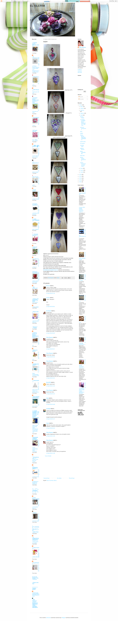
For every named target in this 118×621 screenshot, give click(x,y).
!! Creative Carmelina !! (35, 204)
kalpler (81, 133)
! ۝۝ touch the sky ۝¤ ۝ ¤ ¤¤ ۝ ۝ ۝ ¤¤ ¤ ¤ (35, 594)
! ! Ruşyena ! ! (35, 76)
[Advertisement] (59, 467)
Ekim (81, 168)
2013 (80, 178)
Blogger (63, 617)
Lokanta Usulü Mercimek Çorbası (35, 460)
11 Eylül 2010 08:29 (50, 333)
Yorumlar (81, 99)
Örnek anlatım (35, 302)
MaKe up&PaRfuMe (83, 152)
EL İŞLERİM (37, 5)
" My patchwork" (35, 288)
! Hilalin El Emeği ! (34, 248)
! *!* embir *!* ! (35, 258)
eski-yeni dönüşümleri (83, 128)
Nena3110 (48, 382)
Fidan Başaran (49, 337)
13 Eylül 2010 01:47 (50, 418)
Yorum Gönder (48, 455)
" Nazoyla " (35, 326)
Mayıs (81, 106)
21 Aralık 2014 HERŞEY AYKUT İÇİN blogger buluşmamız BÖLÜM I (82, 388)
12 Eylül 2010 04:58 (50, 404)
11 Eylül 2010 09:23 (50, 378)
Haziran (82, 108)
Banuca (48, 285)
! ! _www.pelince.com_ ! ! (35, 457)
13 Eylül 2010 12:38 (50, 453)
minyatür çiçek (82, 146)
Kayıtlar (81, 96)
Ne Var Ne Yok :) (38, 251)
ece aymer (82, 143)
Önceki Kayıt (71, 478)
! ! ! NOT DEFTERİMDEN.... (35, 220)
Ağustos (82, 113)
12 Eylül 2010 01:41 (50, 393)
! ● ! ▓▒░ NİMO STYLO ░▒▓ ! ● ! (35, 146)
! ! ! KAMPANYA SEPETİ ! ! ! (35, 467)
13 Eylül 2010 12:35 (50, 436)
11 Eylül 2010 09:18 (50, 356)
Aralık (81, 172)
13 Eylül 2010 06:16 (50, 428)
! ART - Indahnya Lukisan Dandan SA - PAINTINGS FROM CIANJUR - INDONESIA (35, 603)
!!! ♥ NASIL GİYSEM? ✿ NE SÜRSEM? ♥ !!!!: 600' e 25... (83, 122)
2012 (80, 176)
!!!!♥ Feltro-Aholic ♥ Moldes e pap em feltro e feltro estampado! (35, 100)
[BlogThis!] (66, 277)
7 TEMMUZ (34, 327)
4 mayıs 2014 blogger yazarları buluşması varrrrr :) (82, 209)
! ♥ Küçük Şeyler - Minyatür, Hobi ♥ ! (35, 44)
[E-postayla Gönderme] (62, 277)
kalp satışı (82, 155)
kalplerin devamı (82, 149)
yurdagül (48, 408)
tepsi (81, 131)
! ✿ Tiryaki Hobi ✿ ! (34, 131)
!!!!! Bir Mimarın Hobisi (35, 498)
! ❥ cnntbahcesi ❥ (35, 57)
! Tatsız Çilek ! (35, 307)
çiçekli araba (83, 141)
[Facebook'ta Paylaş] (68, 277)
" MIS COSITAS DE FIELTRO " (35, 397)
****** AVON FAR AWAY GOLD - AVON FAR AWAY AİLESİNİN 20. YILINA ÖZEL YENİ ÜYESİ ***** (35, 425)
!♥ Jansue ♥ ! (35, 481)
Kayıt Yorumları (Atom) (52, 480)
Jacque (48, 297)
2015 (80, 181)
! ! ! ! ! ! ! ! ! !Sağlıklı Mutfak (35, 588)
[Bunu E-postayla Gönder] (64, 277)
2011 (80, 174)
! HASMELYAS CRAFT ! (35, 365)
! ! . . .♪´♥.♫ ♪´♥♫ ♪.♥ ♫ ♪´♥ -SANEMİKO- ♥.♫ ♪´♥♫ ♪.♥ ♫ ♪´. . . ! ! (35, 490)
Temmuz (82, 110)
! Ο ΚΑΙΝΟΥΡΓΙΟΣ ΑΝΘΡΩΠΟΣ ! (35, 538)
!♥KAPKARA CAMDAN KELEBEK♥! (35, 438)
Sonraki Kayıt (46, 478)
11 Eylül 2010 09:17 (50, 349)
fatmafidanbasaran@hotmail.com (50, 269)
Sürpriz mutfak (82, 117)
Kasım (81, 170)
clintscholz (48, 617)
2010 (80, 104)
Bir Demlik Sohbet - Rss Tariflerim (35, 578)
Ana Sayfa (59, 478)
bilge (47, 398)
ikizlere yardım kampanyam (83, 159)
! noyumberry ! (35, 117)
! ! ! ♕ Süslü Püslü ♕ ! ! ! (35, 235)
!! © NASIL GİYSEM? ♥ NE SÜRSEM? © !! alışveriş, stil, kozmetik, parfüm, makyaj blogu (35, 414)
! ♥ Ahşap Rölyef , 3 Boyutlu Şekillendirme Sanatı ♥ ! (35, 335)
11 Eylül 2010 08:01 (50, 306)
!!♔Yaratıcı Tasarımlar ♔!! (35, 272)
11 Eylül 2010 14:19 (50, 385)
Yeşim (47, 423)
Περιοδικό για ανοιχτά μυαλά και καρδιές (35, 541)
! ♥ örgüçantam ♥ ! (35, 163)
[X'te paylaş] (67, 277)
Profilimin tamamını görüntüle (80, 71)
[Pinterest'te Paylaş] (70, 277)
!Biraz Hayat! (35, 176)
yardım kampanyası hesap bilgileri (83, 164)
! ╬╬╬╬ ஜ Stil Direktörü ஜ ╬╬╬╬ (35, 300)
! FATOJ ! (34, 512)
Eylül (81, 115)
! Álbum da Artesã (34, 351)
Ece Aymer (48, 310)
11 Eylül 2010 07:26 (50, 293)
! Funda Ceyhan (34, 190)
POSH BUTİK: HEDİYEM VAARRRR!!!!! (83, 137)
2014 (80, 180)
